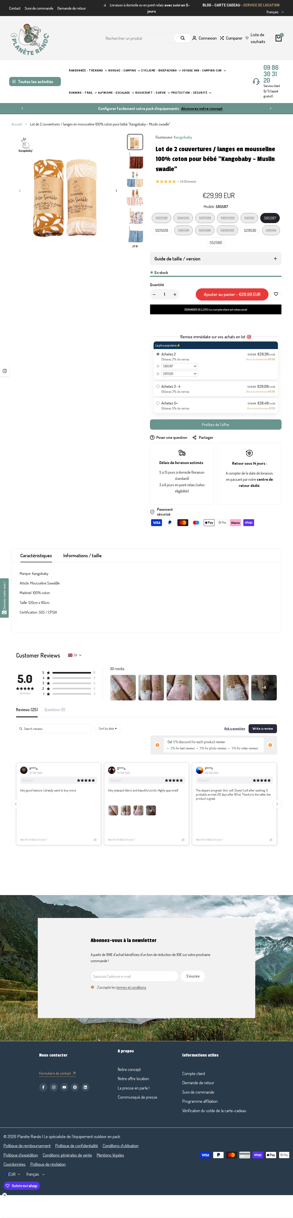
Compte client (193, 1073)
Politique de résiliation (48, 1164)
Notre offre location (133, 1078)
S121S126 (161, 230)
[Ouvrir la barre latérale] (4, 370)
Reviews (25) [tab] (27, 709)
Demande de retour (71, 8)
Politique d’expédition (20, 1155)
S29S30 (250, 230)
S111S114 (272, 231)
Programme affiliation (200, 1101)
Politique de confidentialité (76, 1145)
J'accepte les (121, 987)
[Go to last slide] (15, 804)
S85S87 (270, 218)
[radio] (216, 360)
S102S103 (227, 219)
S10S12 (250, 219)
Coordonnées (14, 1164)
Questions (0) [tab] (55, 709)
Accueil (16, 124)
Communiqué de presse (137, 1097)
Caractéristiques (36, 555)
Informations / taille (82, 555)
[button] (176, 182)
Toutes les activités (35, 81)
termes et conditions (131, 987)
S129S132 (227, 231)
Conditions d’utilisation (120, 1145)
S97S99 (205, 219)
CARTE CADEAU (227, 5)
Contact (15, 8)
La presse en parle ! (133, 1088)
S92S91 (184, 231)
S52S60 (216, 242)
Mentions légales (110, 1155)
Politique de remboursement (27, 1145)
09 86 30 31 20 (271, 73)
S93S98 (161, 219)
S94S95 (183, 219)
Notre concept (129, 1069)
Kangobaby (183, 137)
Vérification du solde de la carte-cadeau (214, 1110)
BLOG (207, 5)
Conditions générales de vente (67, 1155)
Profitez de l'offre (215, 424)
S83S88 (204, 231)
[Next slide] (277, 804)
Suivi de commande (39, 8)
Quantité (157, 284)
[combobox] (107, 728)
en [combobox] (75, 655)
